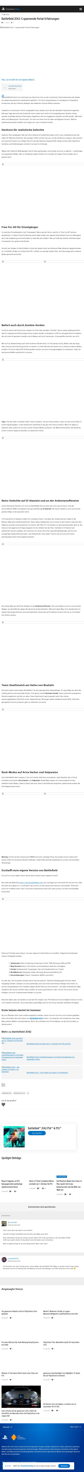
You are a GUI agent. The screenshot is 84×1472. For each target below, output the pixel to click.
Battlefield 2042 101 (19, 1093)
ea (28, 1093)
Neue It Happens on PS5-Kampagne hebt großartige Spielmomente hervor (12, 1183)
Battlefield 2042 (36, 1018)
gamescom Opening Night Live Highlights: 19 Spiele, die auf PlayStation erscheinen (61, 1374)
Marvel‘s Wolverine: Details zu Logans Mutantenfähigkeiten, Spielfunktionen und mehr (60, 1312)
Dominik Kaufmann (15, 86)
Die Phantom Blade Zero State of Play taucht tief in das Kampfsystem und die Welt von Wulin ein (69, 1185)
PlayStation (12, 9)
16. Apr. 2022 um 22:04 (14, 1261)
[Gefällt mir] (15, 1191)
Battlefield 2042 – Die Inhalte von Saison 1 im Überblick (47, 1072)
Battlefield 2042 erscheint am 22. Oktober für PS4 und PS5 (49, 1044)
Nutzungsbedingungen (10, 1462)
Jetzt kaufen (37, 1133)
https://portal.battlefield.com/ (31, 882)
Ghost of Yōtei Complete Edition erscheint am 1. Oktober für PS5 (41, 1182)
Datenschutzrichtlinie (28, 1462)
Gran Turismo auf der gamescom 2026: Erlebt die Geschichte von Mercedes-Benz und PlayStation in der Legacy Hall (21, 1413)
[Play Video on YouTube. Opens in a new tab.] (35, 1405)
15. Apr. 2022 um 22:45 (14, 1225)
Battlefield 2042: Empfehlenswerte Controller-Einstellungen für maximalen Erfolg (51, 1058)
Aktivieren (64, 1466)
